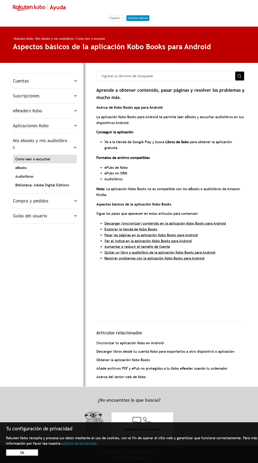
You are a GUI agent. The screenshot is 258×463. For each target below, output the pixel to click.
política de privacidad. (79, 443)
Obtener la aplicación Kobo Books (123, 360)
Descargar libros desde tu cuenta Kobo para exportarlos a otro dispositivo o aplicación (165, 351)
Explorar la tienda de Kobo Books (130, 229)
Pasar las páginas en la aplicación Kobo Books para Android (151, 235)
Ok (22, 452)
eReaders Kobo (27, 111)
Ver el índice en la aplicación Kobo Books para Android (148, 241)
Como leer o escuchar (90, 38)
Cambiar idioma (138, 18)
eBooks (21, 167)
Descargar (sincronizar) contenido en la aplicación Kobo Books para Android (165, 223)
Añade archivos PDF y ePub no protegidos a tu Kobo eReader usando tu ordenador (162, 368)
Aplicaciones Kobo (31, 125)
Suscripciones (26, 96)
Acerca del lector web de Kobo (121, 376)
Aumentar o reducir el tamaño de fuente (137, 246)
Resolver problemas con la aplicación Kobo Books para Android (154, 258)
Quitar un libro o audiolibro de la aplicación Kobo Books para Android (159, 252)
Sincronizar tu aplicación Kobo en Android (130, 343)
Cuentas (21, 81)
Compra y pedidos (30, 201)
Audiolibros (24, 176)
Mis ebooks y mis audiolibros (55, 38)
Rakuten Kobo (24, 38)
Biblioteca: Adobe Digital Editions (42, 185)
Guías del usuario (30, 216)
